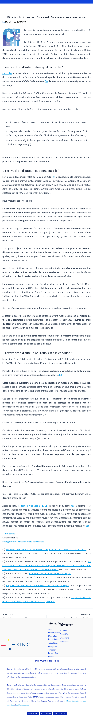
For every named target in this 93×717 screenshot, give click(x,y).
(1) (46, 81)
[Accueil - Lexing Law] (22, 644)
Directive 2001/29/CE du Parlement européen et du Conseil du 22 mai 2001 (46, 549)
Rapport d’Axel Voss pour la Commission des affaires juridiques (37, 585)
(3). (60, 374)
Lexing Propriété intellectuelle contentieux (23, 541)
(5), (72, 505)
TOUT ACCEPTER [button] (60, 713)
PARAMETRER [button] (32, 713)
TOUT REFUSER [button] (46, 713)
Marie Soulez (8, 533)
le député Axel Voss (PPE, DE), (33, 505)
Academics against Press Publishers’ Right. (50, 573)
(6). (87, 525)
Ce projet (7, 73)
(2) (53, 176)
